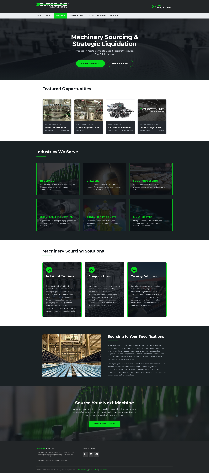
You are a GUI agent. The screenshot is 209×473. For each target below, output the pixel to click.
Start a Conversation (104, 424)
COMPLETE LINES (76, 15)
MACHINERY (60, 15)
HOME (38, 15)
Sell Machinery (120, 63)
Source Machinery (90, 63)
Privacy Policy (83, 470)
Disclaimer (103, 470)
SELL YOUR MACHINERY (97, 15)
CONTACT (114, 15)
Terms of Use (93, 470)
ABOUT (48, 15)
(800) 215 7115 (164, 7)
